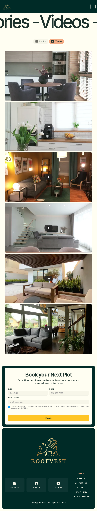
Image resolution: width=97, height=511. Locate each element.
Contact (81, 487)
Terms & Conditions (81, 496)
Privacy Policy (81, 492)
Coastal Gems (81, 483)
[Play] (48, 76)
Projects (81, 478)
